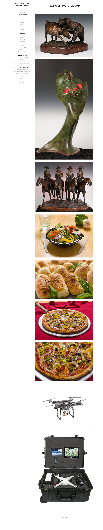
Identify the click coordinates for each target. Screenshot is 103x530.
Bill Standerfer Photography (22, 5)
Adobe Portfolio (66, 525)
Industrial (22, 16)
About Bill (22, 82)
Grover (22, 22)
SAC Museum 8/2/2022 (22, 51)
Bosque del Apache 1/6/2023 (22, 73)
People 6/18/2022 (22, 61)
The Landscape (22, 39)
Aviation (22, 45)
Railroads (22, 78)
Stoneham (22, 29)
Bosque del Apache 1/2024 (22, 69)
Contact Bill (22, 84)
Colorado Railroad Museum (22, 55)
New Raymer (22, 27)
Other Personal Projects (22, 67)
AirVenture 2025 (22, 47)
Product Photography (22, 14)
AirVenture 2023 (22, 49)
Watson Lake (22, 41)
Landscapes (22, 33)
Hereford (22, 24)
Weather (22, 76)
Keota (22, 26)
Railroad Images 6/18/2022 (22, 57)
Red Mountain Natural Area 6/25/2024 (22, 71)
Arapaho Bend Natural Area (22, 37)
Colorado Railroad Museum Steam (22, 63)
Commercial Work (22, 10)
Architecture (22, 12)
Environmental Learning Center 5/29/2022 (22, 36)
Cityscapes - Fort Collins (22, 75)
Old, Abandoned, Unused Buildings (22, 20)
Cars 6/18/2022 (22, 59)
